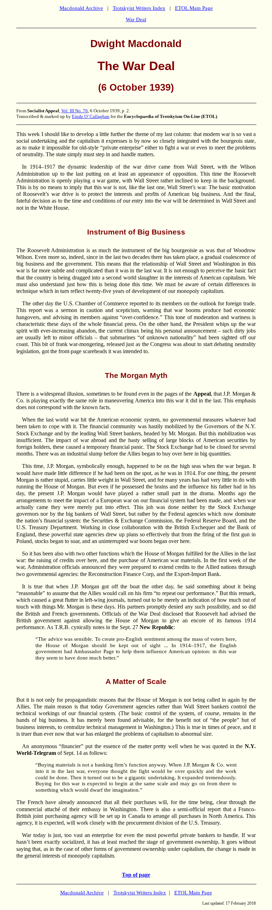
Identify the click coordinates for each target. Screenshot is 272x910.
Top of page (136, 875)
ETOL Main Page (194, 8)
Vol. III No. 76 (74, 110)
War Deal (136, 19)
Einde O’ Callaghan (90, 116)
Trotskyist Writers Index (139, 8)
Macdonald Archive (81, 8)
